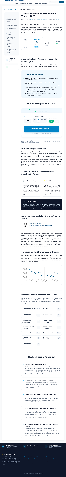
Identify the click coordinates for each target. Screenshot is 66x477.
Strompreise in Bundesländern (31, 461)
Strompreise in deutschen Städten (31, 456)
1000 (35, 120)
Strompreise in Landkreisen (30, 458)
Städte (15, 9)
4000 (45, 120)
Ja (51, 121)
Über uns (48, 456)
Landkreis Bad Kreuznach (42, 19)
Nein (57, 121)
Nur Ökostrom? (54, 118)
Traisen (31, 19)
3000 (42, 120)
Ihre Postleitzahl (28, 116)
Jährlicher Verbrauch (39, 116)
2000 (38, 120)
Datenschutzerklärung (51, 458)
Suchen (61, 2)
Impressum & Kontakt (51, 461)
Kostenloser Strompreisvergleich (31, 463)
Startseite (10, 9)
